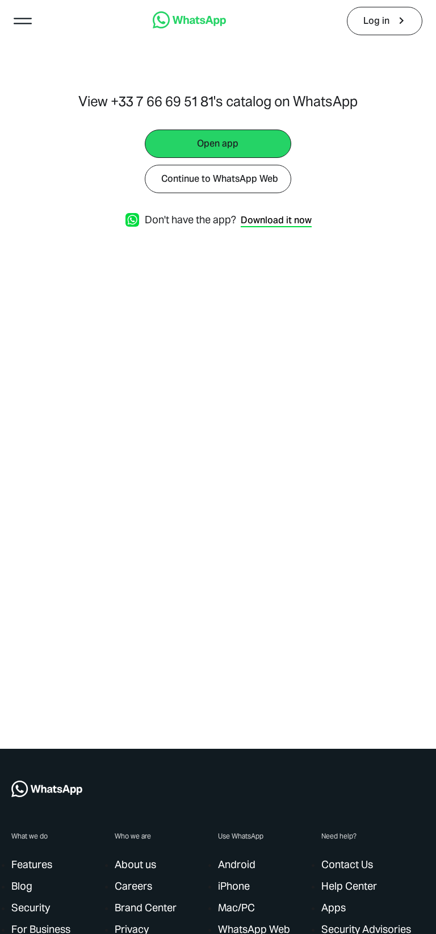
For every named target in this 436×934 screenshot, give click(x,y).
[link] (189, 25)
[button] (23, 21)
